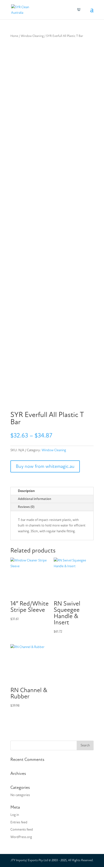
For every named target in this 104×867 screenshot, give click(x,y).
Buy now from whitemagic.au (45, 466)
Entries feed (18, 822)
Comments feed (21, 829)
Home (14, 36)
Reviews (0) (26, 507)
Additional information (34, 499)
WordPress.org (21, 837)
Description (26, 491)
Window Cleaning (32, 36)
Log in (14, 815)
